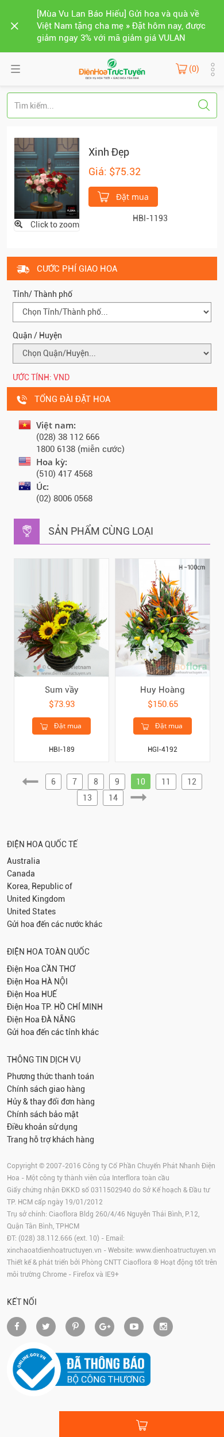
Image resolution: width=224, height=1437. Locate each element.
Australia (23, 861)
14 (113, 797)
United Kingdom (36, 898)
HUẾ (49, 994)
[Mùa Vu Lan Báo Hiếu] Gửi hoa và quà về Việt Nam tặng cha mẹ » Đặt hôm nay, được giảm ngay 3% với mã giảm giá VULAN (121, 26)
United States (31, 911)
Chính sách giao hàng (46, 1089)
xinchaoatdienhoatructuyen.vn (54, 1250)
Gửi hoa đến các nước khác (54, 924)
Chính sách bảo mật (43, 1114)
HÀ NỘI (54, 981)
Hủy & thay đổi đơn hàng (51, 1101)
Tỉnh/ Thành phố (42, 294)
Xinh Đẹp (108, 152)
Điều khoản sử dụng (42, 1126)
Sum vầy (62, 690)
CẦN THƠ (58, 969)
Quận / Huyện (37, 335)
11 (166, 781)
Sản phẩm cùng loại (100, 531)
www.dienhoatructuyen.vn (176, 1250)
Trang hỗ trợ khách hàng (50, 1139)
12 (191, 781)
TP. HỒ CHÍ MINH (72, 1006)
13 (87, 797)
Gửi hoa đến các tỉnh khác (53, 1032)
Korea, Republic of (39, 886)
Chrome (55, 1274)
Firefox (83, 1274)
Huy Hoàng (162, 690)
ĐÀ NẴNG (58, 1019)
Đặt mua (131, 196)
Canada (21, 873)
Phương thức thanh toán (50, 1076)
